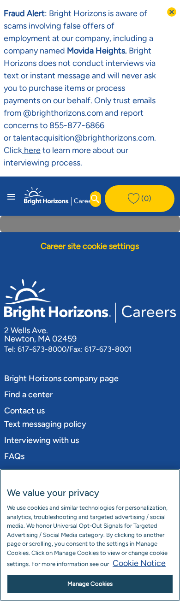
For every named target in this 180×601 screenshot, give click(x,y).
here (31, 150)
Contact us (24, 411)
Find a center (28, 394)
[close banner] (171, 12)
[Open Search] (95, 199)
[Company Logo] (60, 195)
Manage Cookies (90, 583)
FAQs (14, 456)
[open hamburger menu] (11, 196)
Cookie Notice (139, 563)
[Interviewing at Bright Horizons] (41, 150)
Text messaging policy (45, 424)
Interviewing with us (41, 440)
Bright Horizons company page (61, 378)
